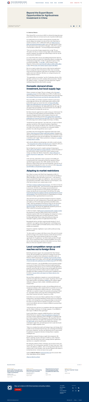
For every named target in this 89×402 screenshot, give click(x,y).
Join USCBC (60, 2)
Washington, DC (69, 400)
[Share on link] (77, 26)
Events (51, 2)
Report (47, 373)
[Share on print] (79, 26)
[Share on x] (76, 388)
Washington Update (10, 374)
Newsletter (76, 2)
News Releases (62, 387)
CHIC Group (31, 321)
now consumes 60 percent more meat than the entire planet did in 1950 (43, 97)
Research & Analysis (40, 2)
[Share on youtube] (79, 391)
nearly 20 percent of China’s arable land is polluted (42, 133)
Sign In (71, 2)
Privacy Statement (63, 390)
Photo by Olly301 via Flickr (33, 357)
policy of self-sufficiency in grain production (40, 149)
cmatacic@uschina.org (46, 352)
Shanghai (80, 400)
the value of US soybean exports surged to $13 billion (45, 65)
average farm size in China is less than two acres (40, 143)
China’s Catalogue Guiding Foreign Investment (39, 185)
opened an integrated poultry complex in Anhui (51, 210)
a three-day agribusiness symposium (49, 315)
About (55, 2)
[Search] (81, 3)
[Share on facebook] (73, 391)
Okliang (47, 280)
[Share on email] (74, 26)
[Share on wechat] (79, 388)
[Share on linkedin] (71, 26)
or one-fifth (42, 62)
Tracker (66, 371)
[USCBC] (17, 2)
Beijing (75, 400)
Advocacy (47, 2)
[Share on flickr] (76, 391)
